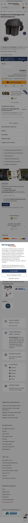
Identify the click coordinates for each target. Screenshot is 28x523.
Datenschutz (11, 278)
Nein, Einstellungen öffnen (14, 275)
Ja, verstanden (14, 271)
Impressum (17, 278)
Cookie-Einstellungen (7, 267)
